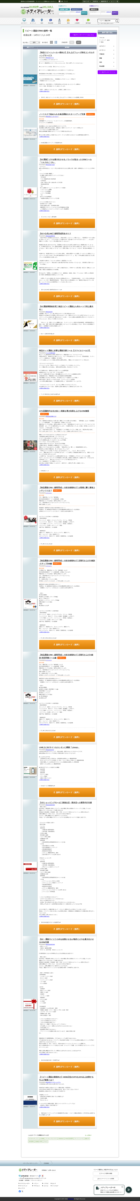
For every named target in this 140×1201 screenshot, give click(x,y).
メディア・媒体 (105, 40)
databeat (61, 1138)
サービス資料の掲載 (106, 1173)
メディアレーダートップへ (30, 1163)
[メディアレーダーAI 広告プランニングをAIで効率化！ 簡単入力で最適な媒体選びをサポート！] (128, 1190)
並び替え (26, 42)
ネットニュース (79, 1138)
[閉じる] (122, 1187)
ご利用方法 (95, 1)
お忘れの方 (78, 11)
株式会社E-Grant (50, 164)
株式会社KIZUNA (50, 804)
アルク (46, 1141)
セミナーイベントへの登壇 (106, 1178)
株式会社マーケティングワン (53, 1082)
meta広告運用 (69, 1138)
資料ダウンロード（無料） (68, 104)
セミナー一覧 (114, 1)
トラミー (36, 1183)
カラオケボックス (34, 1138)
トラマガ (45, 1183)
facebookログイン (76, 9)
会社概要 (21, 1180)
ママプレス (37, 1186)
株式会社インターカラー (52, 116)
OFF (78, 42)
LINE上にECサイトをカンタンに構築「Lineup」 (59, 747)
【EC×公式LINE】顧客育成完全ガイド (55, 234)
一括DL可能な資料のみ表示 (106, 23)
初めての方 (86, 1)
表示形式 (45, 42)
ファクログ (55, 1186)
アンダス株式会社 (50, 352)
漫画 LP (87, 1138)
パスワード (75, 11)
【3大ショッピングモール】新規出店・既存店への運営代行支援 (65, 803)
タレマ (54, 1183)
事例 (102, 42)
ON (72, 42)
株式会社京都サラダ (51, 416)
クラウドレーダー (25, 1183)
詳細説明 (64, 42)
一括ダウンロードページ (107, 72)
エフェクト (49, 492)
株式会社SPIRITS (50, 236)
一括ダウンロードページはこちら (83, 35)
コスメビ (45, 1186)
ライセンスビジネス (51, 1138)
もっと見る (88, 1135)
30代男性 (31, 1141)
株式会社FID (49, 311)
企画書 (42, 1138)
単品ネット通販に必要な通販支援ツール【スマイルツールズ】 (65, 350)
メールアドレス (62, 11)
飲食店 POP (39, 1141)
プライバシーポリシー (36, 1180)
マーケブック (23, 1186)
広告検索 (46, 1163)
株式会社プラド (50, 57)
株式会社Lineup (50, 749)
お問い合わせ (52, 1170)
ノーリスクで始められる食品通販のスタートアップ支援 (66, 114)
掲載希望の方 (104, 1)
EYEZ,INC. (71, 1199)
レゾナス (22, 1188)
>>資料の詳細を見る (44, 91)
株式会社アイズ (34, 1176)
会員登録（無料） (64, 9)
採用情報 (27, 1180)
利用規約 (44, 1170)
